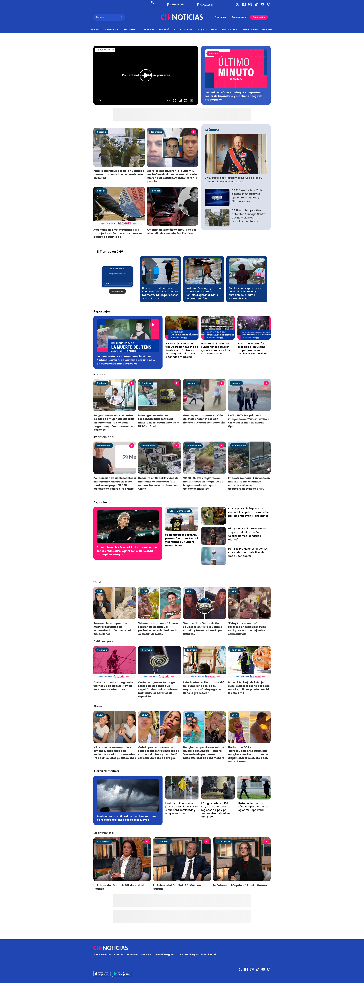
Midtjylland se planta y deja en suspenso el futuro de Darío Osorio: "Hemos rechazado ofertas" (247, 534)
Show (214, 29)
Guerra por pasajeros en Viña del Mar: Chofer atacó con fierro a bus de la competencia (204, 419)
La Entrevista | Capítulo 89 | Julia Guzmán (240, 885)
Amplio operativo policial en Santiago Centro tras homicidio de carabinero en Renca (118, 174)
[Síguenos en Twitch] (269, 4)
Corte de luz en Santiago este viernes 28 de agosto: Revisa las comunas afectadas (113, 685)
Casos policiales (183, 29)
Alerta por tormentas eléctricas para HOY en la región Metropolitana (252, 807)
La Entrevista (250, 29)
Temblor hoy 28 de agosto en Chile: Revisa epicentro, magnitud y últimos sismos (247, 196)
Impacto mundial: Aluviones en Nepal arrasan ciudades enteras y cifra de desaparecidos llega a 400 (249, 483)
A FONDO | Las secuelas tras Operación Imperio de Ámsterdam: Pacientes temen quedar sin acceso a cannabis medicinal (181, 350)
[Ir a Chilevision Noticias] (182, 948)
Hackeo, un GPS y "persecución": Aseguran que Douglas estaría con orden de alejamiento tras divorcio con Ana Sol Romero (248, 754)
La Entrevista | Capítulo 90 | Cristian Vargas (177, 886)
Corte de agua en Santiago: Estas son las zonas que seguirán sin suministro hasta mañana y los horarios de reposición (158, 689)
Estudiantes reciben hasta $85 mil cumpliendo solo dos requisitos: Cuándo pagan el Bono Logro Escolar (203, 687)
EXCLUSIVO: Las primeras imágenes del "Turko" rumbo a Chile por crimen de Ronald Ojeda (248, 421)
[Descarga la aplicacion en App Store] (121, 974)
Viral (99, 591)
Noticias (101, 190)
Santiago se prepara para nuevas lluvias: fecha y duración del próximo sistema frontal (245, 293)
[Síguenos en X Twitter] (237, 4)
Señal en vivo (259, 17)
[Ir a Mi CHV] (152, 4)
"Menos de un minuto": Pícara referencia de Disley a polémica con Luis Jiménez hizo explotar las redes (159, 628)
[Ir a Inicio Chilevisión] (205, 4)
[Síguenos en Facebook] (244, 4)
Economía (164, 29)
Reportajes (130, 29)
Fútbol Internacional (179, 510)
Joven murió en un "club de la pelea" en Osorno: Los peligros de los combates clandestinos (252, 348)
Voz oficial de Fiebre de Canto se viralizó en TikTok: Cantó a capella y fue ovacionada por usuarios (203, 628)
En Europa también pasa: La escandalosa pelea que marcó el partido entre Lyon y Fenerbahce (248, 512)
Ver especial (117, 291)
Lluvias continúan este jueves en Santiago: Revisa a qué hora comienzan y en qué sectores (181, 808)
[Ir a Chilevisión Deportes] (175, 4)
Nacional (96, 29)
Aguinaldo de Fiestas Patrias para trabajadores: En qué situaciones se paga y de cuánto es (117, 233)
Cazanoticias (147, 29)
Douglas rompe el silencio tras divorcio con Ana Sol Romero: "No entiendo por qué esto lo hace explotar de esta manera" (204, 752)
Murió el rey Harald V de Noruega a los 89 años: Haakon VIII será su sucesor (233, 179)
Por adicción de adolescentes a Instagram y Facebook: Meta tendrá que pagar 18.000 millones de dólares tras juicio (114, 483)
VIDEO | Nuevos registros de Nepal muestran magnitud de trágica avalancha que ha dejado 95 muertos (203, 483)
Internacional (112, 29)
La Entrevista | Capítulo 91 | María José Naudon (118, 886)
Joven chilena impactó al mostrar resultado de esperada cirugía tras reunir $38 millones (112, 628)
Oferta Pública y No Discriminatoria (197, 954)
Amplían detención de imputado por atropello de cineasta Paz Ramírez (171, 231)
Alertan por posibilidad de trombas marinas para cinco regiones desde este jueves (126, 818)
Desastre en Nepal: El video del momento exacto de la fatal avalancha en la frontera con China (158, 483)
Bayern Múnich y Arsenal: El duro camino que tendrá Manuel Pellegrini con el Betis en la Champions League (127, 550)
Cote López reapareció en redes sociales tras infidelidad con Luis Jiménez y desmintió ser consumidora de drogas (158, 752)
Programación (239, 17)
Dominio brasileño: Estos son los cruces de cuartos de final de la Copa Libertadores (248, 552)
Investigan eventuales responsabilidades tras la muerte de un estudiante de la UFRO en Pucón (158, 421)
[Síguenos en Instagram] (250, 4)
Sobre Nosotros (102, 954)
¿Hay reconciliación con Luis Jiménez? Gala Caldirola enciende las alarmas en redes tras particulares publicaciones (114, 752)
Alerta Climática (230, 29)
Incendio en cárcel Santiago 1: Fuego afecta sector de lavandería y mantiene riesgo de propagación (234, 96)
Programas (220, 17)
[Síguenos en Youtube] (262, 4)
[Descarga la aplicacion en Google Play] (101, 974)
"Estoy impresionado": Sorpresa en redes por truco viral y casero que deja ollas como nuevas (247, 628)
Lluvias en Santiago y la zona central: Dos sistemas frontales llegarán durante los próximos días (203, 293)
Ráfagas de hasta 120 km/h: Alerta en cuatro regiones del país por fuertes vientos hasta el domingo (215, 810)
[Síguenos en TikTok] (256, 4)
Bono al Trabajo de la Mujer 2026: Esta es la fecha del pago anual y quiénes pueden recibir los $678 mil (249, 687)
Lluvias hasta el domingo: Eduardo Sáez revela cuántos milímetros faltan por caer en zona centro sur (160, 293)
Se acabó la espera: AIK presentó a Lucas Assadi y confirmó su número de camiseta (181, 540)
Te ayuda (202, 29)
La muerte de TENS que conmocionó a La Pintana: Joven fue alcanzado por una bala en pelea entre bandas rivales (126, 360)
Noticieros (267, 29)
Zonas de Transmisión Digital (157, 954)
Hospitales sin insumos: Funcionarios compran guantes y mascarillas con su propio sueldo (217, 348)
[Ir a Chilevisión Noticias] (182, 17)
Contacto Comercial (126, 954)
